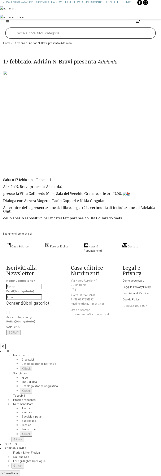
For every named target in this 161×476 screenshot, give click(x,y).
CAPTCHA (12, 326)
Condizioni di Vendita (135, 293)
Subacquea (29, 420)
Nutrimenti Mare (23, 404)
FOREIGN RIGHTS (15, 448)
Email (20, 291)
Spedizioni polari (32, 416)
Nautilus (27, 412)
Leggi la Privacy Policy (136, 286)
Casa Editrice (20, 246)
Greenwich (28, 359)
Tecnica (26, 425)
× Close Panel (10, 473)
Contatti (133, 246)
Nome (20, 280)
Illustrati (27, 408)
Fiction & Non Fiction (26, 452)
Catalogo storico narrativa (39, 363)
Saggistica (20, 373)
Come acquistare (133, 280)
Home (6, 43)
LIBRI (8, 351)
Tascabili (19, 395)
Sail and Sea (21, 456)
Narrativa (19, 355)
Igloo (25, 377)
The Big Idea (29, 381)
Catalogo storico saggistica (40, 386)
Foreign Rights (58, 246)
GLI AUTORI (12, 444)
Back (27, 368)
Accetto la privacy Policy (20, 319)
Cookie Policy (130, 299)
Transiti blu (29, 429)
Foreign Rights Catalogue (29, 461)
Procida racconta (24, 399)
